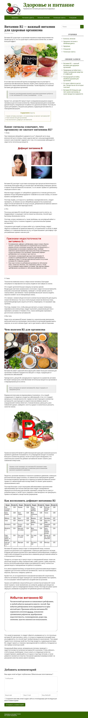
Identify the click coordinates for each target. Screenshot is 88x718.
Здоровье (15, 18)
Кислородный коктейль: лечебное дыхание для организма (71, 79)
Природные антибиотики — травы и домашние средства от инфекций (73, 72)
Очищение (72, 18)
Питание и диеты (28, 18)
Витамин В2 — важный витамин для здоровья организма (71, 65)
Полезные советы (59, 18)
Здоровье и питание (48, 5)
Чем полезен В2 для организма (16, 118)
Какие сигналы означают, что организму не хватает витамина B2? (27, 116)
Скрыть (32, 113)
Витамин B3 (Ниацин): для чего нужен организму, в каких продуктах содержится (73, 92)
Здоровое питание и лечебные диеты (70, 42)
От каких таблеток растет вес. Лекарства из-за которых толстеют (73, 85)
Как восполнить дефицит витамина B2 (18, 119)
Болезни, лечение (44, 18)
